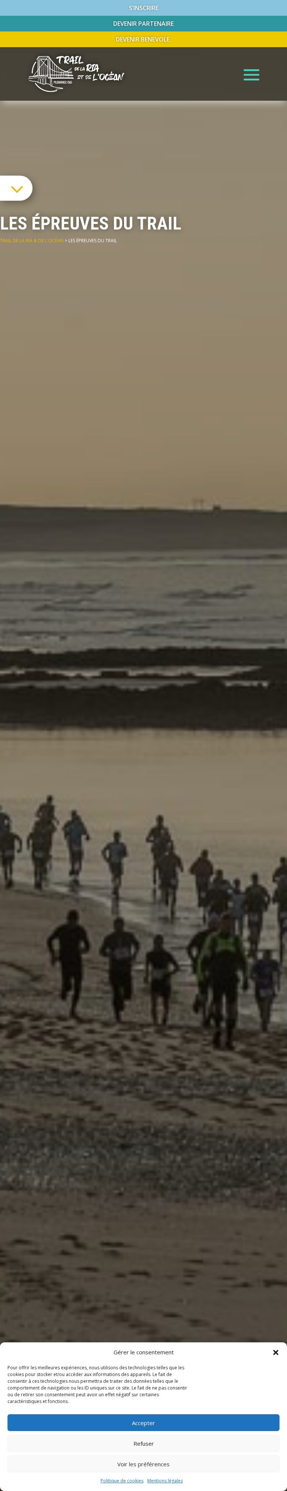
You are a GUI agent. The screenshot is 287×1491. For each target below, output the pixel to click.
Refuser (143, 1443)
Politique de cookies (122, 1481)
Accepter (143, 1423)
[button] (276, 1352)
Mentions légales (165, 1481)
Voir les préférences (143, 1464)
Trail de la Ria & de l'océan (32, 240)
